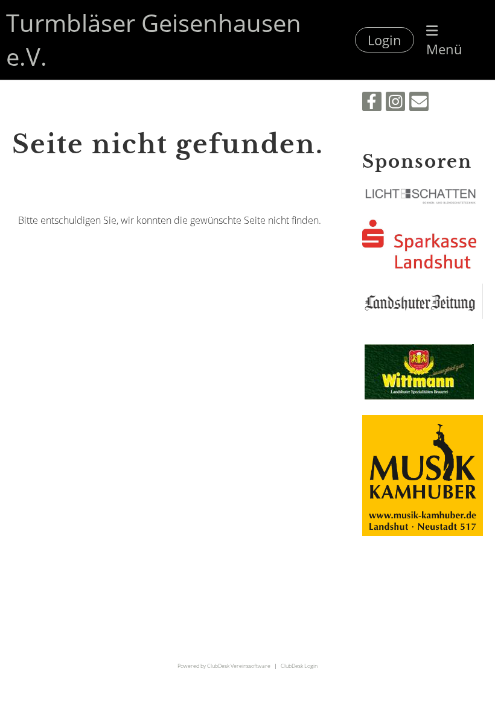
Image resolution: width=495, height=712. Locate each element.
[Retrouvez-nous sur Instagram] (395, 103)
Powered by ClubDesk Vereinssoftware (223, 666)
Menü (444, 49)
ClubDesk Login (299, 666)
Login (384, 40)
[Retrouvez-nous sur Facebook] (372, 103)
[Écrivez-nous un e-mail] (419, 103)
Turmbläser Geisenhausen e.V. (153, 39)
